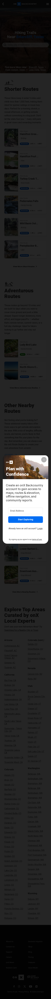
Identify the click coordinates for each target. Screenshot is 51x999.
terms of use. (37, 539)
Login (40, 528)
